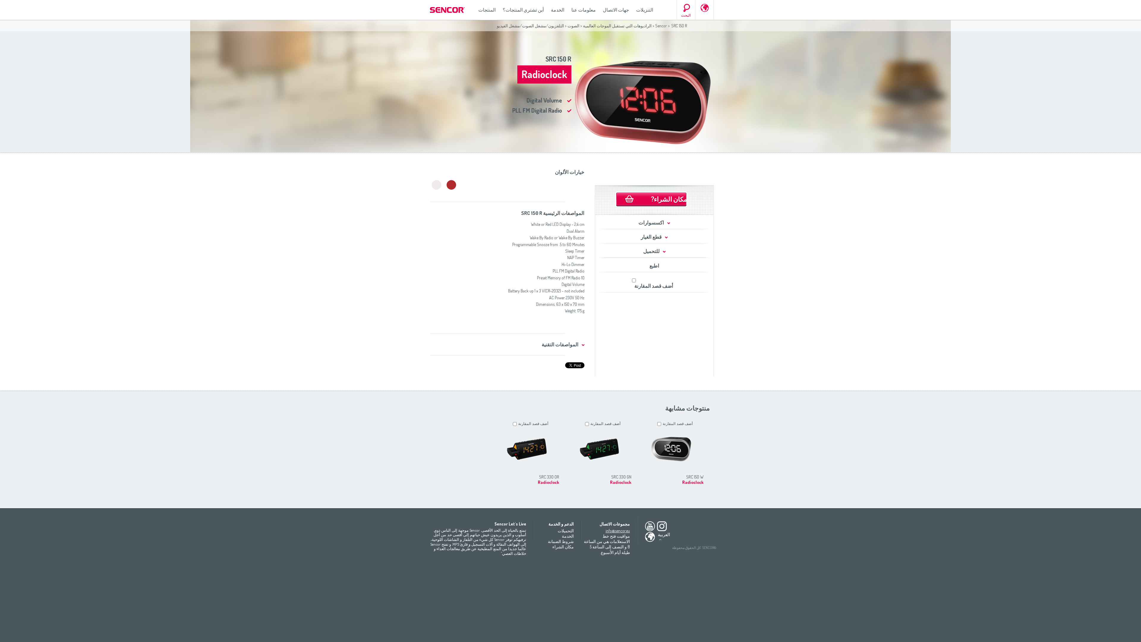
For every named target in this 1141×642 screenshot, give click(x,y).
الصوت (573, 25)
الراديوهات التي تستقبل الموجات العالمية (617, 25)
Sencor (661, 25)
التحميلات (566, 530)
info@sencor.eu (618, 530)
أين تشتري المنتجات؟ (523, 10)
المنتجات (487, 10)
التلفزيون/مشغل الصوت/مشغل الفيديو (530, 25)
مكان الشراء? (669, 199)
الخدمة (557, 10)
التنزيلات (644, 10)
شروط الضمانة (561, 541)
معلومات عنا (583, 10)
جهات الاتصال (616, 10)
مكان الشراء (563, 546)
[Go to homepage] (448, 10)
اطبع (654, 265)
